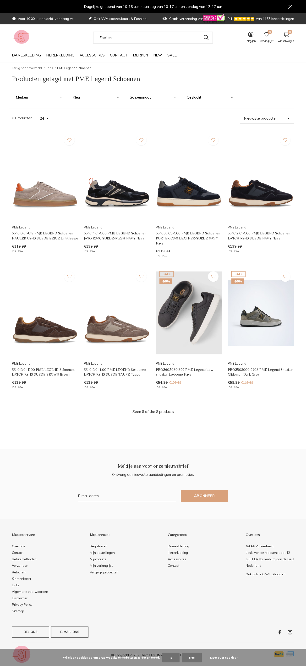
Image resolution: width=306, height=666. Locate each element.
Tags (49, 68)
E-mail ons (70, 632)
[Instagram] (290, 632)
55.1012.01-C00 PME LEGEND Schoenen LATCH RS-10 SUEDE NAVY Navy (259, 235)
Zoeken (206, 38)
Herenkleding (60, 55)
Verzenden (20, 565)
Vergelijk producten (104, 572)
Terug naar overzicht (27, 68)
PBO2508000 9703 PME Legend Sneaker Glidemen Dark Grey (260, 372)
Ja (170, 657)
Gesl (194, 97)
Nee (192, 657)
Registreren (98, 546)
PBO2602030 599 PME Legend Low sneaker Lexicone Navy (184, 372)
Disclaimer (19, 598)
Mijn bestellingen (102, 553)
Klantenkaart (21, 579)
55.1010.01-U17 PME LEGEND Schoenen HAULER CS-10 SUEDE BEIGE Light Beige (45, 235)
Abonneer (204, 496)
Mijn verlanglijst (101, 565)
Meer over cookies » (224, 657)
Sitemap (18, 611)
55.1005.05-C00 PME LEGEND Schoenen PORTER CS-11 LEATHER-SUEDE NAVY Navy (188, 238)
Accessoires (92, 55)
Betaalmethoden (24, 559)
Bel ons (31, 632)
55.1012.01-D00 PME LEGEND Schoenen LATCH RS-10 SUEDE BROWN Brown (43, 372)
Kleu (77, 97)
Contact (119, 55)
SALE (172, 55)
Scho (140, 97)
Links (16, 585)
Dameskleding (26, 55)
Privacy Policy (22, 604)
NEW (157, 55)
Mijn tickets (98, 559)
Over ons (18, 546)
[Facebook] (280, 632)
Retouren (19, 572)
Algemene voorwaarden (30, 592)
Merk (22, 97)
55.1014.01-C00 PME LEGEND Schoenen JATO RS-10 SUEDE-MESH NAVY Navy (115, 235)
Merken (140, 55)
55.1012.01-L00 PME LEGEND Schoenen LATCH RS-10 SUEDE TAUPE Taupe (115, 372)
